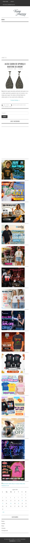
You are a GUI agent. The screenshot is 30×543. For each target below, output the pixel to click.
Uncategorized (5, 530)
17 (2, 503)
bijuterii (14, 105)
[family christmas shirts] (13, 363)
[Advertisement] (15, 38)
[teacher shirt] (13, 406)
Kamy (15, 69)
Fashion (3, 523)
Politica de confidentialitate (9, 4)
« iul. (3, 512)
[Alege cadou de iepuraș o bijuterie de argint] (15, 80)
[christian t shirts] (13, 234)
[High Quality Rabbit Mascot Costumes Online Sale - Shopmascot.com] (15, 484)
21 (18, 503)
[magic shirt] (13, 320)
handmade (7, 106)
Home (4, 105)
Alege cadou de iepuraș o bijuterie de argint (15, 65)
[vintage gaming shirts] (13, 277)
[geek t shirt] (13, 169)
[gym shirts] (13, 212)
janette (10, 106)
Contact (12, 1)
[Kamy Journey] (15, 12)
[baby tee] (13, 384)
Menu (3, 20)
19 (10, 503)
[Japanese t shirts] (13, 191)
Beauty (3, 521)
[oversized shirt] (13, 255)
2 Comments (20, 69)
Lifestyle (7, 105)
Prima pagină (5, 1)
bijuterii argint (19, 105)
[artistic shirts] (13, 449)
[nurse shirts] (13, 298)
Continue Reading (15, 100)
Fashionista (12, 541)
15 (22, 500)
